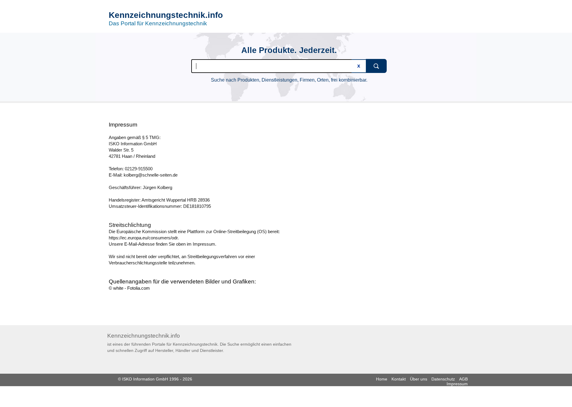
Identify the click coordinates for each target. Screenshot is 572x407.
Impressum (457, 383)
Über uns (418, 379)
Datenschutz (443, 379)
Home (381, 379)
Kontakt (398, 379)
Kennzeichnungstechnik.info (166, 15)
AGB (463, 379)
